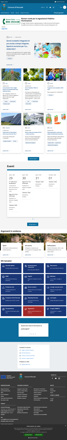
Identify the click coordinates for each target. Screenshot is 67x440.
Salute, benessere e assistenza (41, 398)
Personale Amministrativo (7, 398)
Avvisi (6, 83)
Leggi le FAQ (20, 411)
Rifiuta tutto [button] (39, 434)
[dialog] (33, 432)
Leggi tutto (4, 29)
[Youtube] (49, 7)
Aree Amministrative (5, 391)
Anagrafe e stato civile (22, 389)
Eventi (51, 400)
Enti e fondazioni (5, 394)
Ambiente (36, 396)
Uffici (2, 392)
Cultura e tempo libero (22, 391)
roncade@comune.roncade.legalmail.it (9, 419)
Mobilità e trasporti (21, 398)
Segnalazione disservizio (22, 409)
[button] (33, 437)
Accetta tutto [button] (28, 434)
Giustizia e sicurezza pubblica (40, 391)
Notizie (10, 37)
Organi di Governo (5, 389)
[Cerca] (64, 7)
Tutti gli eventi (32, 224)
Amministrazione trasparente (40, 407)
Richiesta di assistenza (22, 412)
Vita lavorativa (20, 392)
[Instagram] (53, 7)
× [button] (65, 425)
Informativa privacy (38, 411)
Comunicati (7, 128)
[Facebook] (46, 7)
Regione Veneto (4, 1)
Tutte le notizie (33, 159)
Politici (2, 396)
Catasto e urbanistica (22, 396)
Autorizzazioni (37, 400)
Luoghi (51, 399)
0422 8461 (11, 421)
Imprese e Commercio (22, 394)
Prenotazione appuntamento (23, 407)
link (46, 432)
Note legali (36, 412)
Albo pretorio (37, 409)
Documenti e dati (5, 400)
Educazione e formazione (39, 389)
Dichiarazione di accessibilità (40, 414)
